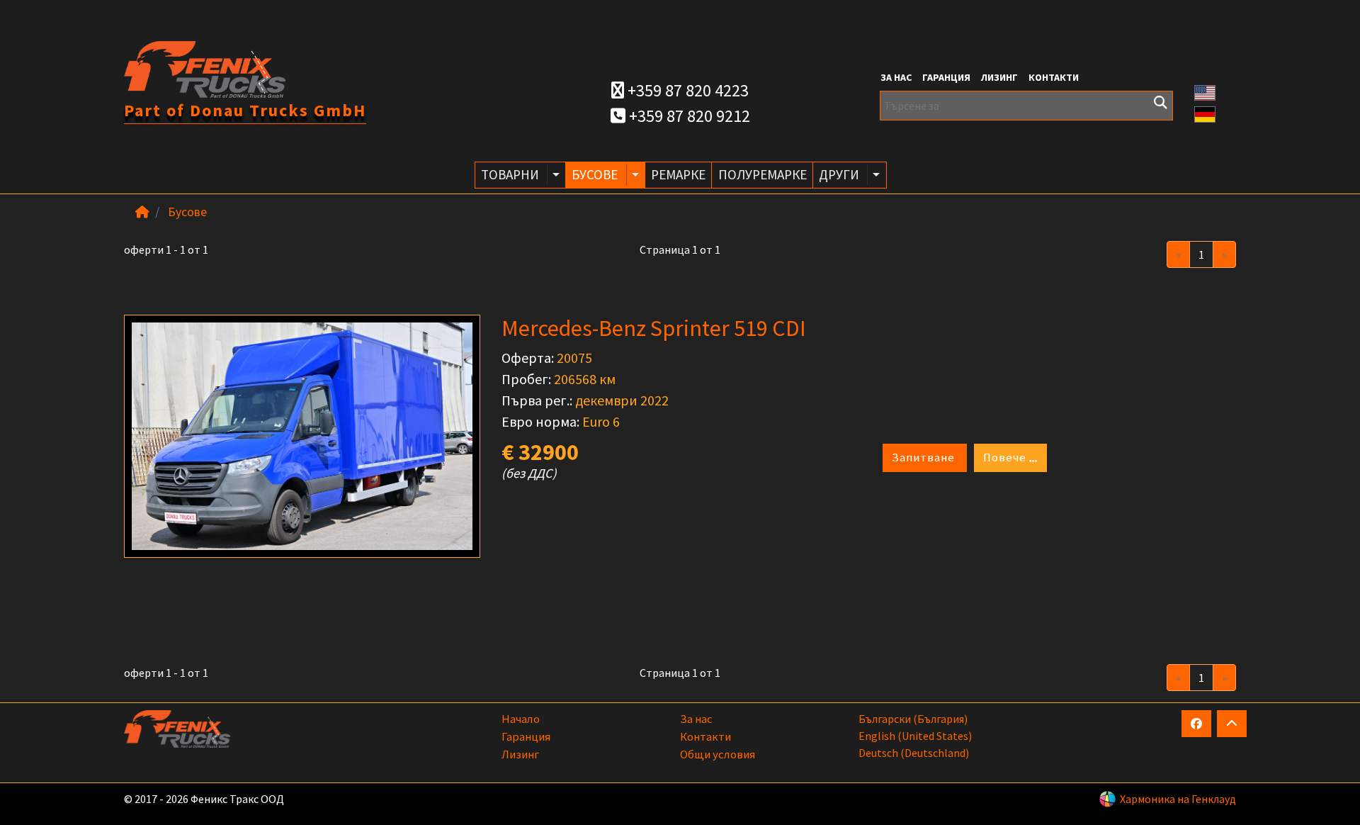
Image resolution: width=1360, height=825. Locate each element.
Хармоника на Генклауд (1178, 799)
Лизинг (999, 77)
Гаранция (946, 77)
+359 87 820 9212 (687, 116)
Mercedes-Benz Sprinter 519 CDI (654, 328)
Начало (521, 718)
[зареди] (1232, 723)
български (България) (913, 719)
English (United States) (915, 736)
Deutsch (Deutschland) (913, 753)
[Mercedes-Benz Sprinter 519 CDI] (302, 436)
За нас (896, 77)
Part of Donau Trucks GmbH (245, 110)
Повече (1006, 457)
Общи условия (717, 754)
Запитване (925, 457)
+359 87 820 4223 (686, 90)
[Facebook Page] (1196, 723)
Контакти (1053, 77)
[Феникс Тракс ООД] (204, 68)
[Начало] (142, 212)
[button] (1205, 91)
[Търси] (1160, 103)
